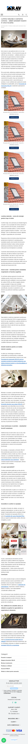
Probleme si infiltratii (6, 665)
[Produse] (2, 15)
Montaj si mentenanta (6, 663)
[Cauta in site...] (26, 14)
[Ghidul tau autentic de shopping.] (14, 740)
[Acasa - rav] (14, 8)
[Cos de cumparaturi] (22, 14)
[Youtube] (15, 702)
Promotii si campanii (6, 657)
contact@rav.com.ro (14, 713)
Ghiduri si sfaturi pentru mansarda (16, 25)
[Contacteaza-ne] (19, 14)
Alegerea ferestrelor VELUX (8, 660)
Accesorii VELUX (5, 668)
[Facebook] (12, 702)
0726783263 (15, 711)
